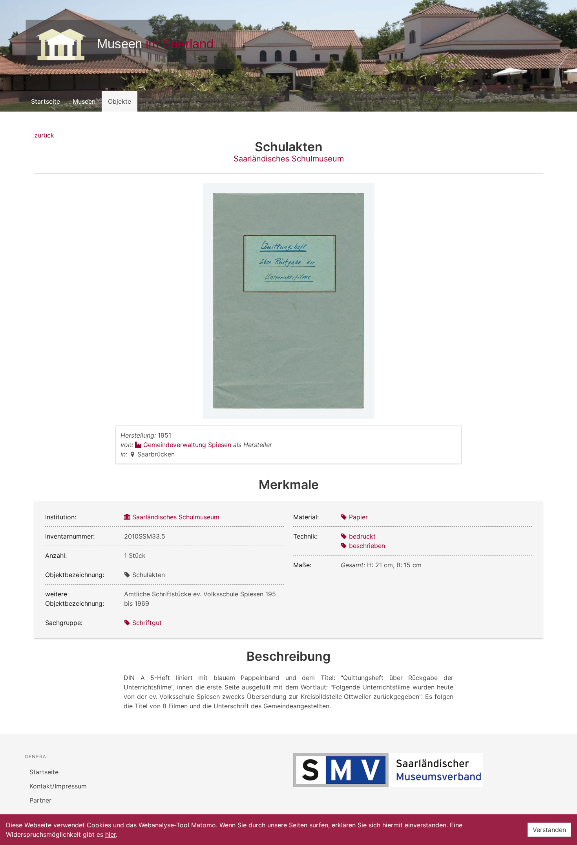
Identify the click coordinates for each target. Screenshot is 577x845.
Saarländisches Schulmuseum (289, 158)
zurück (44, 135)
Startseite (45, 101)
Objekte (119, 101)
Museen (84, 101)
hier (110, 834)
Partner (40, 800)
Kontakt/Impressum (58, 786)
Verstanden (549, 830)
